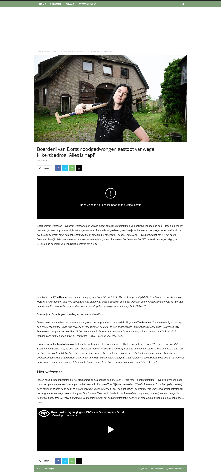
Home (42, 4)
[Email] (79, 168)
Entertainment (87, 4)
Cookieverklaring (156, 468)
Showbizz (55, 4)
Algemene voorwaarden (175, 468)
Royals (70, 4)
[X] (65, 168)
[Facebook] (58, 168)
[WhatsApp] (72, 168)
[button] (183, 4)
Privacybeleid (142, 468)
